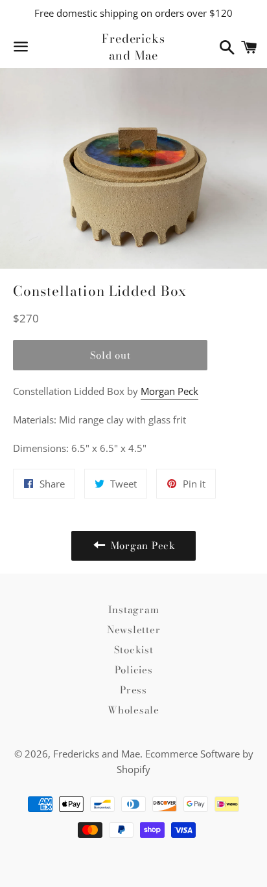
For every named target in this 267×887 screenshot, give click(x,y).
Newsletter (134, 629)
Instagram (133, 609)
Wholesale (133, 709)
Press (133, 689)
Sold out (110, 355)
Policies (134, 669)
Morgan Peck (169, 391)
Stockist (134, 649)
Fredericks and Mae (133, 46)
